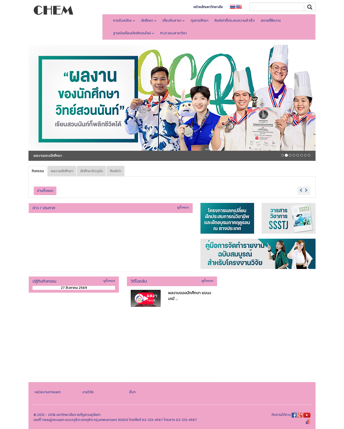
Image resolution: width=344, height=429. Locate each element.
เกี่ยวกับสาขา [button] (172, 20)
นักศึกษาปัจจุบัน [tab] (91, 171)
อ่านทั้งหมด (45, 190)
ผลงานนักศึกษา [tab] (62, 171)
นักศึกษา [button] (147, 20)
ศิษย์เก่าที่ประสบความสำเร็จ (234, 20)
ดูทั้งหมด (183, 207)
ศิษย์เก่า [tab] (115, 171)
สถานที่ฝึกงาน (271, 20)
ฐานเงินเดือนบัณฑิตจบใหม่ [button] (132, 33)
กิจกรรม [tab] (38, 171)
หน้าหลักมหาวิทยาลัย (208, 7)
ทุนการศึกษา (199, 20)
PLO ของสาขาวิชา (173, 33)
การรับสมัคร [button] (122, 20)
